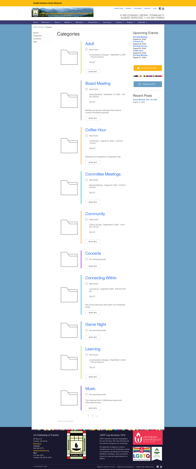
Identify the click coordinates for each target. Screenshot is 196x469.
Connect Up (94, 288)
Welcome (46, 22)
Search (128, 8)
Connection (93, 22)
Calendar (138, 8)
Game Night (95, 324)
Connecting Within (100, 277)
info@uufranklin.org (41, 450)
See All (92, 62)
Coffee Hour (95, 129)
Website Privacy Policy (106, 467)
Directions (118, 8)
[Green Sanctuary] (157, 453)
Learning (107, 22)
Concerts (93, 253)
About (57, 22)
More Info (93, 72)
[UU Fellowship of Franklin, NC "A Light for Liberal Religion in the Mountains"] (70, 12)
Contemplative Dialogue (99, 54)
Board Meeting (97, 83)
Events (41, 27)
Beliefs (68, 22)
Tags (35, 42)
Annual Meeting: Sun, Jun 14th (145, 99)
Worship (79, 22)
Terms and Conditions (145, 467)
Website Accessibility (126, 467)
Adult (89, 43)
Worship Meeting (96, 185)
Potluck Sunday (95, 224)
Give (155, 8)
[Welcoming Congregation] (142, 453)
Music (90, 388)
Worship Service (140, 46)
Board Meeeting (95, 94)
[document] (98, 225)
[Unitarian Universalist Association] (148, 437)
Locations (37, 39)
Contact (147, 8)
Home (35, 22)
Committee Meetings (103, 174)
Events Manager (68, 421)
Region (130, 22)
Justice (118, 22)
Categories (37, 36)
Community (95, 213)
